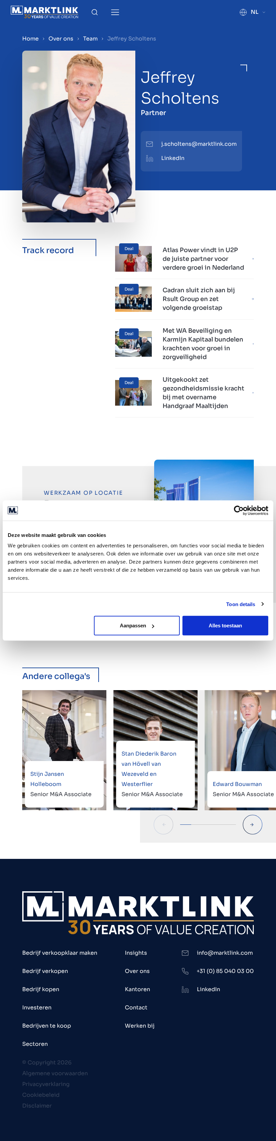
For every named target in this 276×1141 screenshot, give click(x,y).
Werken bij (139, 1025)
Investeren (36, 1007)
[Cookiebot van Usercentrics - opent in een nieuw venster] (238, 510)
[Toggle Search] (95, 12)
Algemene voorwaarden (55, 1073)
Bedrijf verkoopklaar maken (59, 952)
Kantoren (137, 989)
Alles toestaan (225, 625)
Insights (136, 952)
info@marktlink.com (225, 952)
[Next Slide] (253, 825)
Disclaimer (37, 1105)
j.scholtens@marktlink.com (199, 143)
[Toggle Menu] (115, 12)
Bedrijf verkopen (45, 971)
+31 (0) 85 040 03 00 (225, 971)
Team (90, 38)
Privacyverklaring (46, 1084)
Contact (136, 1007)
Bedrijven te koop (46, 1025)
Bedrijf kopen (40, 989)
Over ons (60, 38)
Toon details (240, 604)
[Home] (44, 12)
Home (30, 38)
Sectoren (35, 1044)
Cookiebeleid (41, 1094)
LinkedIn (172, 158)
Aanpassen (133, 625)
